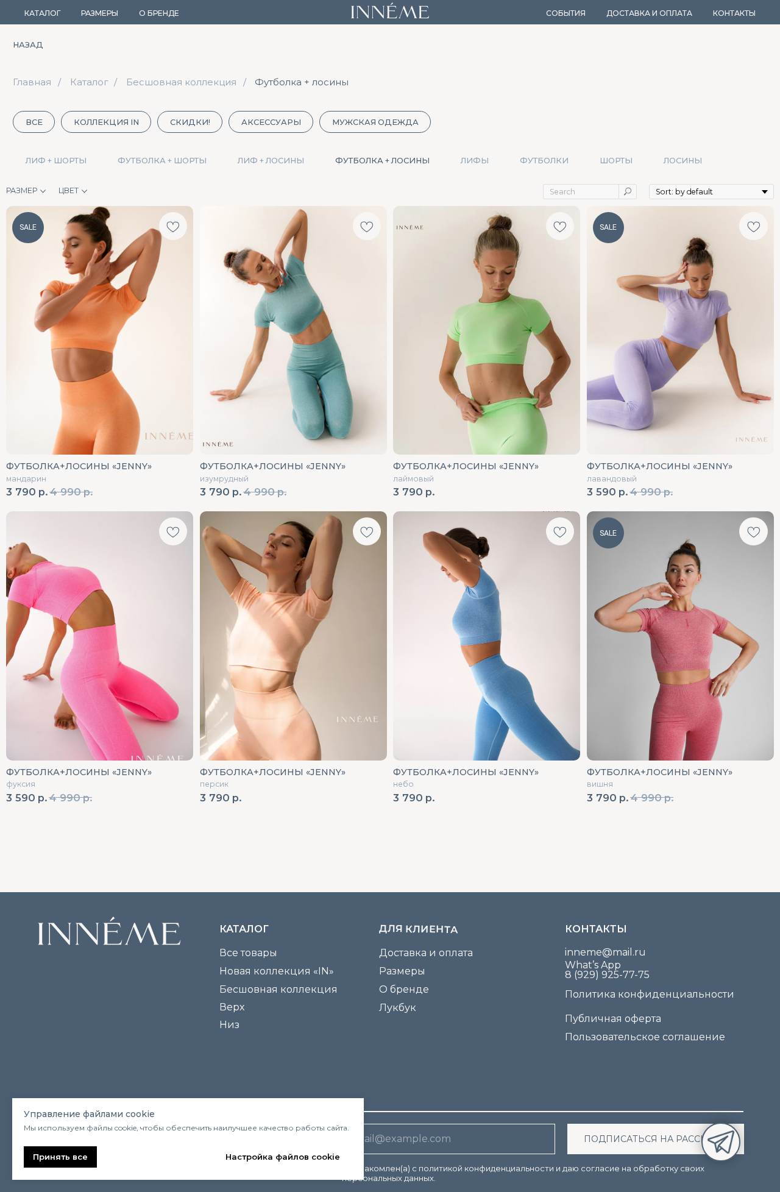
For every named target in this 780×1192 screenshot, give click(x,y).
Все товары (248, 953)
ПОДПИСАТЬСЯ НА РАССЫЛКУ (656, 1138)
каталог (244, 929)
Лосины (683, 160)
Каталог (42, 13)
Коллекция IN (106, 122)
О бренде (159, 13)
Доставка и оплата (649, 13)
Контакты (734, 13)
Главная (32, 82)
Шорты (616, 160)
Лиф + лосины (271, 160)
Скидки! (190, 122)
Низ (229, 1025)
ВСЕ (34, 122)
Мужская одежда (375, 122)
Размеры (99, 13)
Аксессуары (271, 122)
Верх (231, 1007)
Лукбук (397, 1007)
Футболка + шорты (162, 160)
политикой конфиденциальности (486, 1168)
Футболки (544, 160)
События (566, 13)
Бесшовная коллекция (181, 82)
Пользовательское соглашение (645, 1037)
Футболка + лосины (302, 82)
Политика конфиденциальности (649, 994)
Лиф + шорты (56, 160)
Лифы (475, 160)
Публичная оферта (613, 1018)
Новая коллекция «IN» (276, 971)
